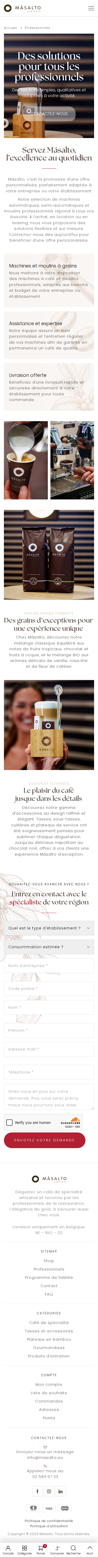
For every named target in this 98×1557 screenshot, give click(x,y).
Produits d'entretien (49, 1356)
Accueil (10, 28)
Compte (8, 1553)
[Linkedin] (60, 1491)
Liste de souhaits (49, 1392)
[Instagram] (49, 1491)
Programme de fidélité (49, 1277)
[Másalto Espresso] (22, 8)
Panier (41, 1550)
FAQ (49, 1294)
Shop (49, 1260)
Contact (49, 1285)
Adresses (49, 1409)
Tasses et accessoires (49, 1331)
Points (49, 1418)
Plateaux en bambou (49, 1339)
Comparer (57, 1553)
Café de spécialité (49, 1322)
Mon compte (49, 1384)
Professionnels (49, 1269)
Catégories (25, 1553)
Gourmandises (49, 1347)
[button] (9, 460)
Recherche (73, 1553)
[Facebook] (37, 1491)
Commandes (49, 1401)
